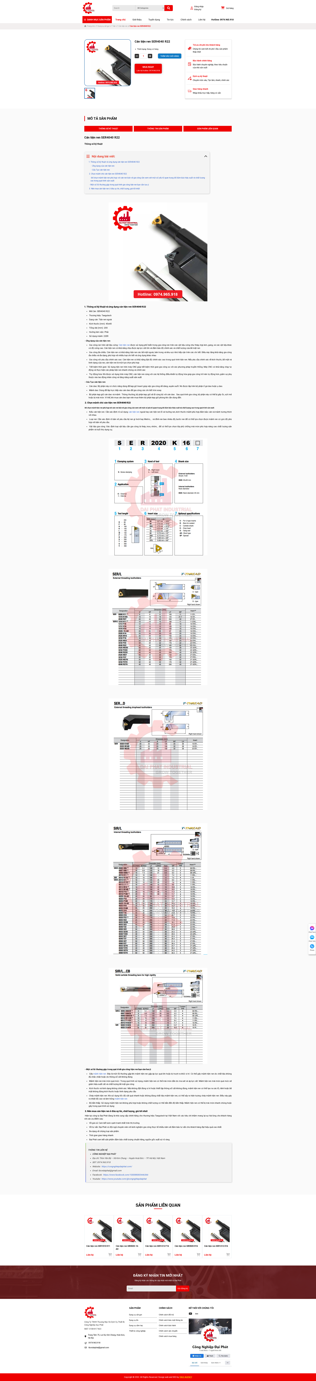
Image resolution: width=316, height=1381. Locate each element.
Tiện (114, 26)
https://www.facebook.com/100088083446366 (125, 1175)
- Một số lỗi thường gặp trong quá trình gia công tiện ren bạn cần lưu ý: (119, 184)
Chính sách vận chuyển (168, 1331)
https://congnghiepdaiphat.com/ (116, 1166)
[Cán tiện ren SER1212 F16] (158, 1229)
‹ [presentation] (85, 1237)
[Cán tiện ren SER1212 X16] (217, 1229)
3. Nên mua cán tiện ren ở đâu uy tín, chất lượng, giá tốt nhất (114, 188)
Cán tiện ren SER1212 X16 (216, 1246)
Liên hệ (201, 19)
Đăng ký (197, 9)
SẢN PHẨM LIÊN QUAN (207, 128)
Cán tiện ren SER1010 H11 (98, 1246)
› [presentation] (231, 1237)
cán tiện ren (134, 412)
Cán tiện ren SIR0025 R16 (186, 1246)
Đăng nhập (199, 6)
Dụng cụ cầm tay (136, 1325)
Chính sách (186, 19)
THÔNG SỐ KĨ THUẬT (108, 128)
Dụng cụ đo (133, 1320)
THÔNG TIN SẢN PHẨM (158, 128)
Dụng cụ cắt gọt (104, 26)
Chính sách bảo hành (167, 1325)
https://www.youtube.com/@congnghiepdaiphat (124, 1179)
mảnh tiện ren (99, 1074)
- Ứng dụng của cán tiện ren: (102, 166)
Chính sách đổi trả (166, 1315)
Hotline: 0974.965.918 (222, 19)
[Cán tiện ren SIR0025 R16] (187, 1229)
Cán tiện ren (123, 26)
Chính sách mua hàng (167, 1336)
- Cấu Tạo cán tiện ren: (100, 170)
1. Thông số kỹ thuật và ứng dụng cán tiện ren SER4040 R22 (114, 162)
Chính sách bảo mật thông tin (171, 1320)
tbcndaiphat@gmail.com (99, 1347)
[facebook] (210, 1343)
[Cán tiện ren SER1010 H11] (99, 1229)
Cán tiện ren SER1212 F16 (157, 1246)
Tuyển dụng (154, 19)
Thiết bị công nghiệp (137, 1331)
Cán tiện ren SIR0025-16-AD (127, 1247)
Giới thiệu (137, 19)
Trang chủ (120, 19)
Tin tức (170, 19)
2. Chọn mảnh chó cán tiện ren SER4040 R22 (108, 174)
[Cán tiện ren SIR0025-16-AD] (128, 1229)
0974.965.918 (94, 1343)
